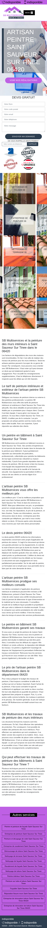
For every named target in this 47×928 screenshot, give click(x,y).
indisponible (12, 2)
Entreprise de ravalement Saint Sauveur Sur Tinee (23, 846)
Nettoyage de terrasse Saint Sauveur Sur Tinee (23, 856)
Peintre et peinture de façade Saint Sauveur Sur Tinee (23, 828)
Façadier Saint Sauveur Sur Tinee (23, 888)
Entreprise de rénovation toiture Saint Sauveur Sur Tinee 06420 (23, 899)
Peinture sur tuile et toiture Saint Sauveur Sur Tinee (23, 882)
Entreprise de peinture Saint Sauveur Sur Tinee (23, 834)
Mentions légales (35, 926)
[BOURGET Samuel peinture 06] (13, 13)
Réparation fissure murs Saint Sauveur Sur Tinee (23, 893)
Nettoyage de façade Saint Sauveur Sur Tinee (23, 861)
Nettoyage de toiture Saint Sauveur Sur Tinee (23, 871)
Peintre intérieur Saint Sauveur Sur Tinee (23, 876)
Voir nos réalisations (23, 80)
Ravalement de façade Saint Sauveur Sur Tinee (23, 866)
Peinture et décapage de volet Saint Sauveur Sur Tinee (23, 840)
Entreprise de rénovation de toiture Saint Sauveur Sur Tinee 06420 (23, 907)
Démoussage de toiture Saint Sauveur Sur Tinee (23, 851)
